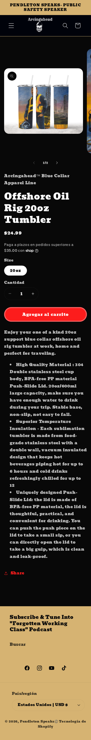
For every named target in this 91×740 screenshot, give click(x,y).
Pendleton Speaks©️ (39, 721)
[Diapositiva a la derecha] (57, 163)
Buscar (18, 644)
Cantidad (14, 282)
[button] (11, 25)
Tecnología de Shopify (62, 724)
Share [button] (18, 573)
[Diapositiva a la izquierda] (34, 163)
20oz (15, 270)
